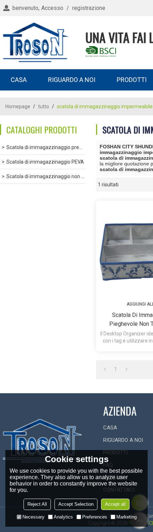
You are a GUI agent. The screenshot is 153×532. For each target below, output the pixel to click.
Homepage (17, 106)
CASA (19, 79)
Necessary (33, 517)
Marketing (126, 517)
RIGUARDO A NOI (71, 79)
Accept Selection (76, 504)
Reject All (37, 504)
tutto (43, 106)
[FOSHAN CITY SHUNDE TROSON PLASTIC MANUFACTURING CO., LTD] (35, 42)
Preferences (94, 517)
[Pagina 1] (104, 369)
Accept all (115, 504)
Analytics (63, 517)
